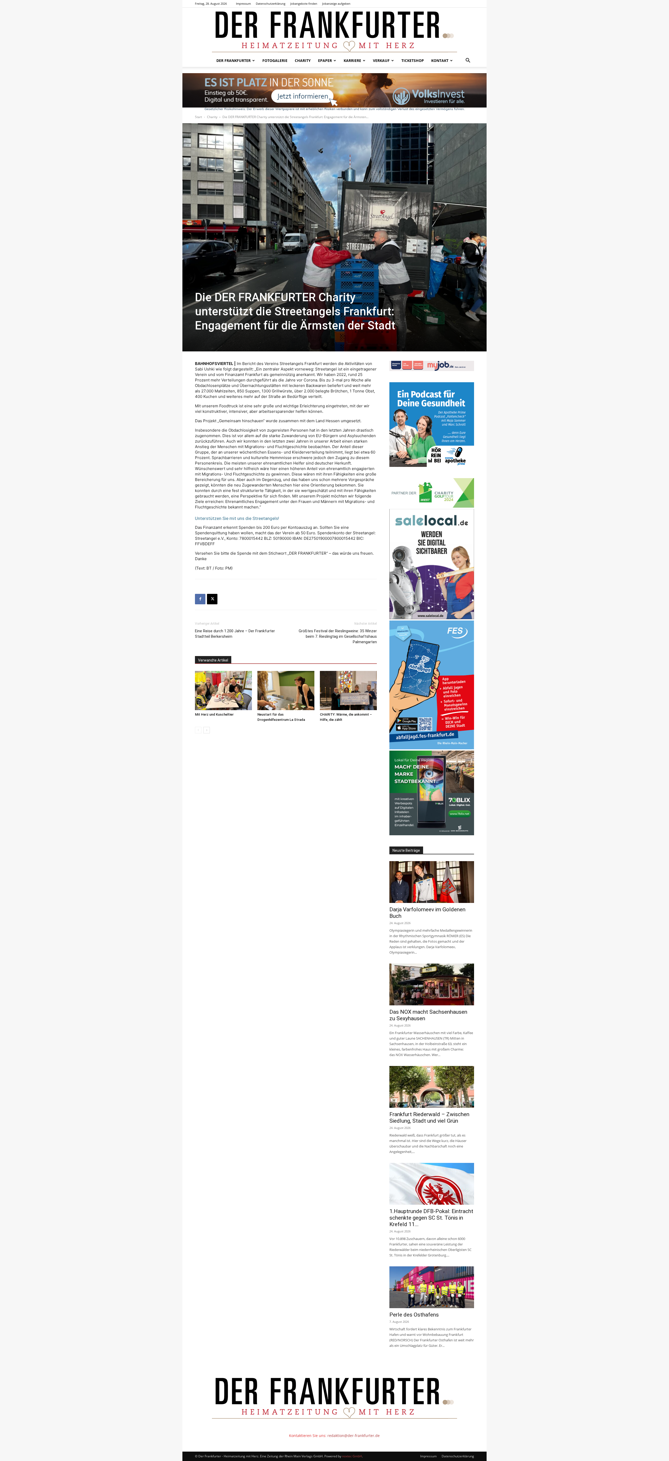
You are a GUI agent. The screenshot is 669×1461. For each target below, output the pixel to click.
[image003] (431, 465)
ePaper (325, 60)
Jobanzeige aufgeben (336, 3)
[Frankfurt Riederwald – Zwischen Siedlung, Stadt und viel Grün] (431, 1087)
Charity (303, 60)
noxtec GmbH (352, 1456)
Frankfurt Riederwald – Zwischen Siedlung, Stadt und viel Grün (429, 1117)
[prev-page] (198, 730)
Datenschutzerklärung (270, 3)
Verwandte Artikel (213, 660)
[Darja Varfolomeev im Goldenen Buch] (431, 882)
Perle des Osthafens (414, 1315)
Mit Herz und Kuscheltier (214, 714)
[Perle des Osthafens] (431, 1287)
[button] (468, 61)
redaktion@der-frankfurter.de (353, 1435)
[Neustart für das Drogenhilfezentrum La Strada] (285, 690)
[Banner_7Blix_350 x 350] (431, 833)
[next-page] (206, 730)
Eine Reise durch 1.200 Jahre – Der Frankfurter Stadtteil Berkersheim (235, 634)
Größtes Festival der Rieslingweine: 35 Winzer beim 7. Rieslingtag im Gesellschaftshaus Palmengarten (338, 636)
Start (198, 117)
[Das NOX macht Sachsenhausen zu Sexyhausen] (431, 984)
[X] (212, 599)
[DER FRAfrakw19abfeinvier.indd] (431, 747)
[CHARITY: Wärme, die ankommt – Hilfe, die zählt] (348, 690)
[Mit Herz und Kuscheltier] (223, 690)
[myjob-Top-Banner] (431, 369)
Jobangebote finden (303, 3)
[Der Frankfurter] (334, 31)
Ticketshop (412, 60)
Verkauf (381, 60)
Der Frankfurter (233, 60)
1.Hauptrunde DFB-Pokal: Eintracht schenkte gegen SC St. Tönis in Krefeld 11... (431, 1217)
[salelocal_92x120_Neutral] (431, 617)
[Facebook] (200, 599)
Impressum (243, 3)
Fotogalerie (274, 60)
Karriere (352, 60)
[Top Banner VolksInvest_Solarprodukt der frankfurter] (334, 92)
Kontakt (439, 60)
